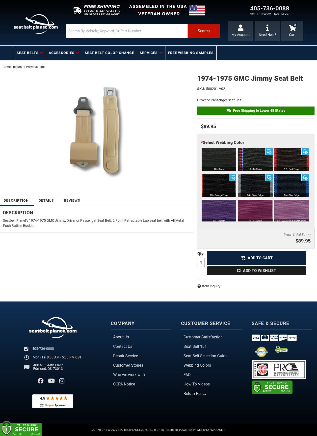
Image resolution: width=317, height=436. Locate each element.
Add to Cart (260, 258)
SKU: (201, 89)
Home (6, 67)
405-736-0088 (43, 349)
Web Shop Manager (210, 430)
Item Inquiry (211, 286)
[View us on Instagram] (61, 381)
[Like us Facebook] (41, 381)
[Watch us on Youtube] (51, 381)
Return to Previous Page (29, 67)
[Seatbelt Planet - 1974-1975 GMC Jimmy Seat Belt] (96, 126)
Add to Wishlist (259, 270)
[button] (143, 31)
